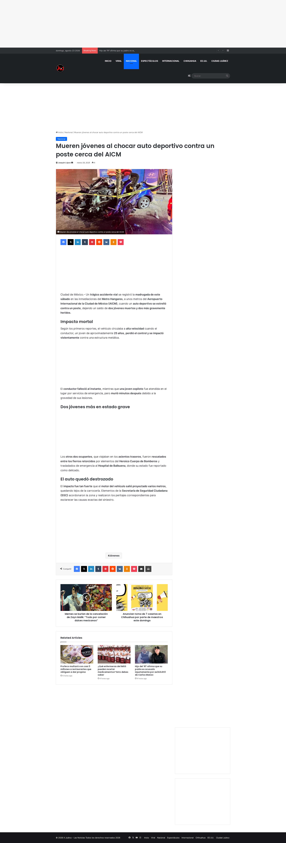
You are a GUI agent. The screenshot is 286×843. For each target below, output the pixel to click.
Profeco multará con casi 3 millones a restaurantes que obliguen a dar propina (75, 669)
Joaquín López (64, 162)
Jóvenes (114, 555)
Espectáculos (149, 61)
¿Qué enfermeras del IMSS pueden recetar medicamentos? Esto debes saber (113, 670)
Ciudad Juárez (219, 61)
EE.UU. (203, 61)
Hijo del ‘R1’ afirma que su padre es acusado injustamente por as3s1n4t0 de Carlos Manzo (141, 50)
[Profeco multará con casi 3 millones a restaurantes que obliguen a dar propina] (76, 654)
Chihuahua (190, 61)
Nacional (131, 61)
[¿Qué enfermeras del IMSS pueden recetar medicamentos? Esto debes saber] (114, 654)
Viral (119, 61)
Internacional (170, 61)
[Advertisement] (143, 24)
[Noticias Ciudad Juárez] (60, 68)
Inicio (108, 61)
